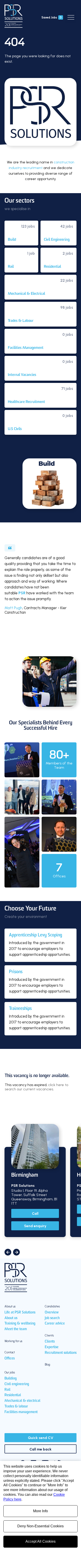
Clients (50, 1341)
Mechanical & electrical (22, 1401)
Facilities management (21, 1412)
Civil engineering (16, 1384)
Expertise (51, 1347)
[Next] (16, 1252)
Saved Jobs (51, 17)
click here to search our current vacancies (36, 1087)
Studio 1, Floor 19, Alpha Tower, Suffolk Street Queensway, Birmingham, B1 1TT (34, 1197)
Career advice (55, 1323)
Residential (12, 1395)
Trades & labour (16, 1406)
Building (10, 1378)
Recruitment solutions (60, 1353)
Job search (52, 1318)
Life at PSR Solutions (19, 1312)
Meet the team (15, 1329)
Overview (52, 1312)
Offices (9, 1358)
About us (10, 1318)
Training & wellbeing (19, 1323)
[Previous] (7, 1252)
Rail (7, 1390)
